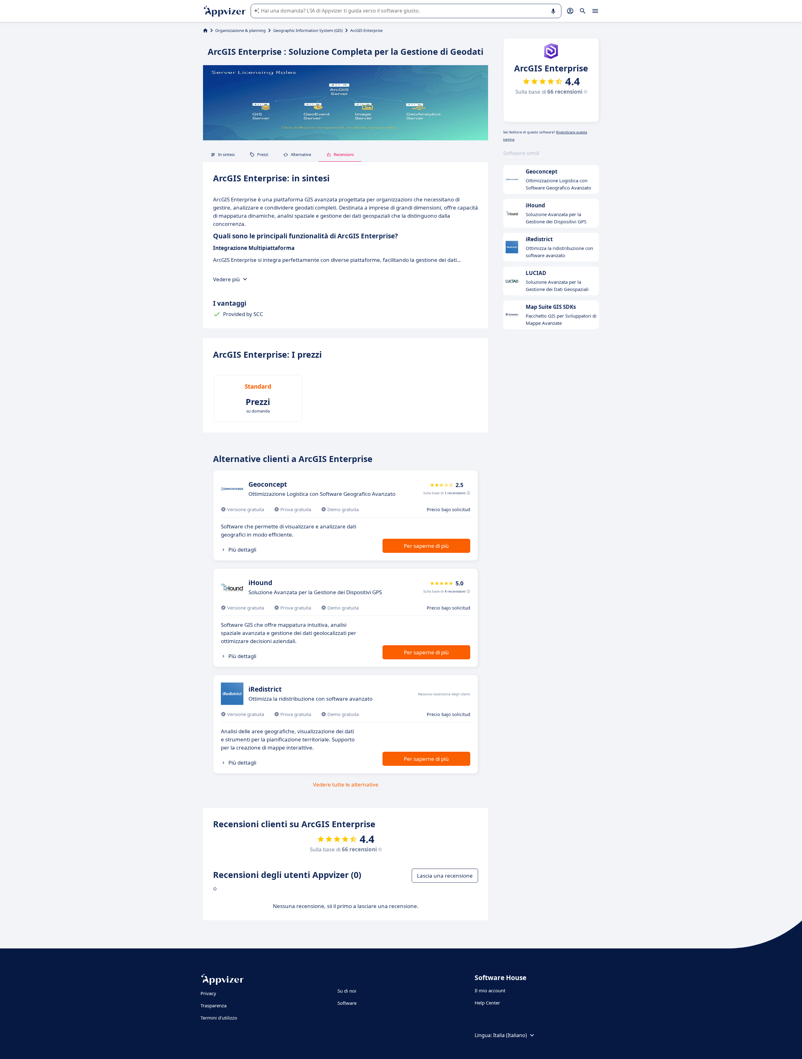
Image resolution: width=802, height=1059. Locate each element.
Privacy (208, 993)
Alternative (301, 154)
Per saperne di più (426, 545)
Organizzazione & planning (240, 30)
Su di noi (346, 991)
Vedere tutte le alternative (345, 784)
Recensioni (344, 154)
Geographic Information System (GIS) (308, 30)
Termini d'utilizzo (218, 1018)
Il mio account (490, 990)
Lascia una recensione (445, 875)
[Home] (205, 30)
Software (347, 1003)
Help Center (487, 1002)
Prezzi (262, 154)
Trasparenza (213, 1005)
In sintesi (226, 154)
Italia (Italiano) (510, 1035)
